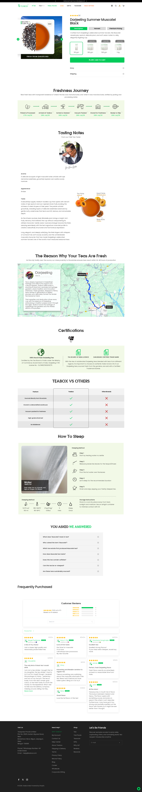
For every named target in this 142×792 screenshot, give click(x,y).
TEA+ (41, 6)
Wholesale (55, 769)
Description (78, 28)
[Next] (86, 1)
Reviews (76, 748)
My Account (56, 735)
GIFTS (69, 6)
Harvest (97, 28)
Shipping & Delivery (59, 748)
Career (54, 765)
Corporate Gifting (58, 772)
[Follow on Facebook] (19, 780)
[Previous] (55, 1)
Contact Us (56, 738)
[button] (74, 16)
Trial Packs (77, 735)
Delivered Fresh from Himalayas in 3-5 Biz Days (71, 1)
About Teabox (57, 745)
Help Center (56, 742)
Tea (75, 732)
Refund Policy (57, 759)
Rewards (77, 752)
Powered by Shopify (38, 786)
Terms (54, 752)
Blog (53, 762)
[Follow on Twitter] (23, 780)
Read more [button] (28, 691)
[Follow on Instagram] (27, 780)
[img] (28, 638)
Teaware (77, 738)
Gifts (75, 742)
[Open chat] (138, 788)
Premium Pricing (116, 28)
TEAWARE (77, 6)
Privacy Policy (57, 755)
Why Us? (77, 745)
